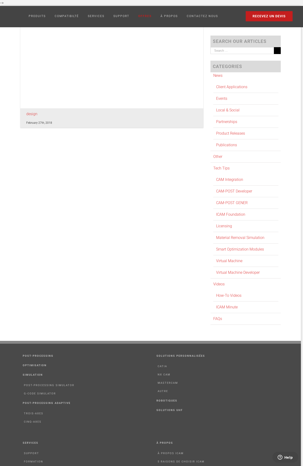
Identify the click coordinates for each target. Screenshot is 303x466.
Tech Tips (221, 168)
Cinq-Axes (32, 421)
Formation (33, 461)
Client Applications (231, 87)
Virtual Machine (229, 261)
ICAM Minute (227, 307)
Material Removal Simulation (240, 237)
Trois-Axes (33, 413)
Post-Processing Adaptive (47, 403)
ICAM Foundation (230, 214)
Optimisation (35, 365)
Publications (226, 145)
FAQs (217, 318)
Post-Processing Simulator (49, 385)
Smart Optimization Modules (240, 249)
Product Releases (230, 133)
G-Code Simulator (40, 393)
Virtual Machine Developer (238, 272)
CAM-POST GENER (232, 203)
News (218, 75)
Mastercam (168, 382)
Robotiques (166, 400)
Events (221, 98)
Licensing (224, 226)
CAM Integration (229, 179)
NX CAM (164, 374)
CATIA (162, 366)
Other (217, 156)
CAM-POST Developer (234, 191)
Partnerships (226, 121)
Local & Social (228, 110)
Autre (163, 391)
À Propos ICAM (171, 453)
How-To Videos (228, 295)
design (31, 114)
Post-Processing (38, 355)
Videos (219, 284)
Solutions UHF (169, 410)
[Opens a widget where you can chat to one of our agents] (285, 458)
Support (31, 453)
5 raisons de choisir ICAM (181, 461)
